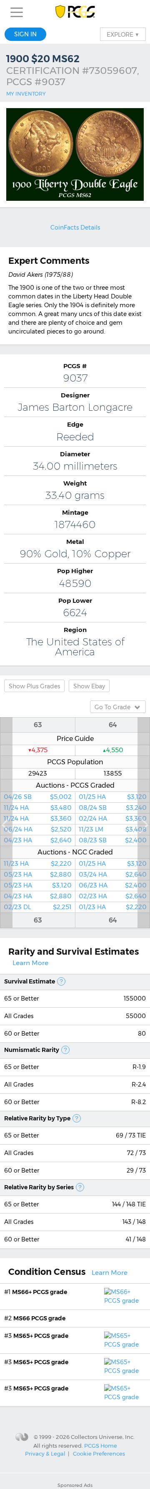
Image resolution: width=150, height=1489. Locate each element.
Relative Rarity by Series (39, 1187)
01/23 (113, 907)
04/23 (38, 840)
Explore (123, 34)
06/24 (38, 829)
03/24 (113, 874)
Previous (6, 822)
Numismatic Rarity (31, 1050)
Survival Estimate (29, 981)
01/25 (113, 797)
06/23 (113, 885)
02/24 (113, 818)
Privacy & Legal (45, 1453)
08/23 (113, 840)
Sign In (25, 34)
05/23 (38, 874)
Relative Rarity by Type (37, 1118)
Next (144, 822)
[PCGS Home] (75, 12)
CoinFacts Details (75, 227)
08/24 (113, 807)
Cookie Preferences (99, 1453)
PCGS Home (100, 1445)
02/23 (38, 907)
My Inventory (26, 94)
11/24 (38, 807)
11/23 (38, 863)
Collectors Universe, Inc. (103, 1436)
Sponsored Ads (75, 1485)
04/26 (38, 797)
